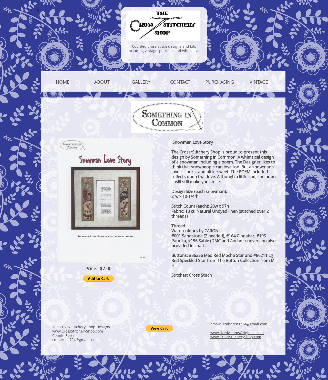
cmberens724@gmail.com (245, 323)
